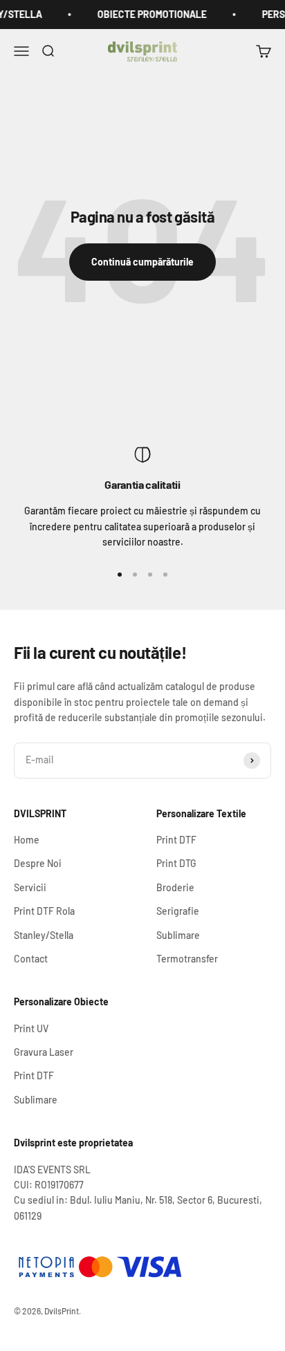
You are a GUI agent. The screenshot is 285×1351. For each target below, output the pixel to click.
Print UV (31, 1028)
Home (26, 840)
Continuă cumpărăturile (142, 262)
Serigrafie (177, 911)
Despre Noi (38, 863)
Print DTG (176, 863)
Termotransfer (187, 959)
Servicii (30, 887)
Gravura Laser (43, 1052)
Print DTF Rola (44, 911)
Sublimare (178, 935)
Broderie (175, 887)
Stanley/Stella (43, 935)
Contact (31, 959)
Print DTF (176, 840)
